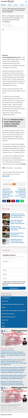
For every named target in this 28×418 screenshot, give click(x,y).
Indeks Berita (4, 406)
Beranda (4, 8)
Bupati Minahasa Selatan (8, 317)
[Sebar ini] (4, 201)
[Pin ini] (13, 201)
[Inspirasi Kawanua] (7, 1)
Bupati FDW (5, 301)
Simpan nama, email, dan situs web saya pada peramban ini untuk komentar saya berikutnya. (13, 283)
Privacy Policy (20, 409)
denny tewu (5, 320)
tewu (3, 326)
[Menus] (26, 1)
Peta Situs (9, 410)
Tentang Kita (3, 409)
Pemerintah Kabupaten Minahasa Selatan (13, 304)
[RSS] (14, 184)
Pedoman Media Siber (6, 407)
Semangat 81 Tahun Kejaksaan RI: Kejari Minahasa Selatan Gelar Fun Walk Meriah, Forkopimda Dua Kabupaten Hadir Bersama (12, 383)
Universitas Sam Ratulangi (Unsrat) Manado (14, 310)
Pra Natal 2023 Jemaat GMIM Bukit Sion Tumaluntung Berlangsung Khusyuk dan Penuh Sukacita (20, 192)
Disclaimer (3, 410)
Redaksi (21, 407)
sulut (3, 323)
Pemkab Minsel (6, 298)
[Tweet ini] (9, 201)
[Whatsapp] (22, 201)
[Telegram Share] (17, 201)
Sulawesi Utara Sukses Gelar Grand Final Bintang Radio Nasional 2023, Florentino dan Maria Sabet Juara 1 (7, 192)
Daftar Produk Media (13, 406)
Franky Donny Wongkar (8, 313)
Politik (3, 307)
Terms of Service (12, 409)
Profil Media (15, 407)
